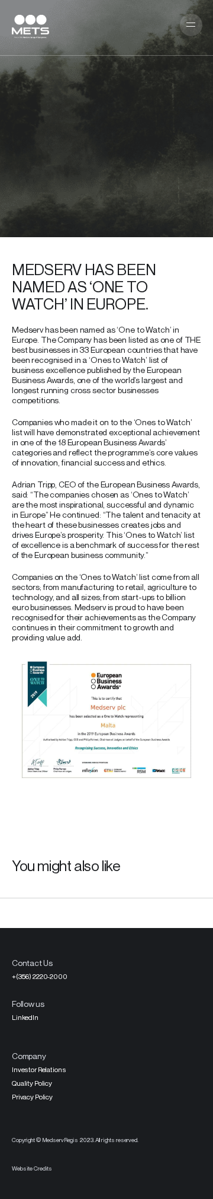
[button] (190, 25)
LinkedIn (25, 1017)
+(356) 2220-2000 (39, 976)
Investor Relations (39, 1069)
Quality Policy (32, 1083)
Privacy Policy (32, 1096)
